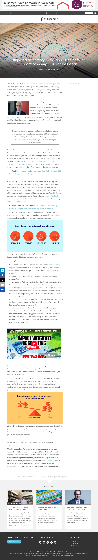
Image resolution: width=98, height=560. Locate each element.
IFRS (40, 477)
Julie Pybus (12, 525)
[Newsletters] (51, 542)
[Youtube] (48, 542)
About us (73, 541)
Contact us (74, 545)
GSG (35, 477)
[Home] (49, 19)
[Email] (2, 284)
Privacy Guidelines (63, 551)
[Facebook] (44, 542)
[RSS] (55, 542)
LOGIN (82, 13)
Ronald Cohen (43, 69)
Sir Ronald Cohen (25, 477)
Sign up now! (13, 542)
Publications (51, 13)
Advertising (74, 543)
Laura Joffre (41, 527)
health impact (20, 308)
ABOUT (66, 13)
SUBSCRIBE (89, 13)
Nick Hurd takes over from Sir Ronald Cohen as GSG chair (77, 509)
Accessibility (40, 551)
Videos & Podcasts (39, 13)
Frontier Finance (16, 503)
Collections (28, 13)
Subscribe (32, 551)
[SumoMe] (2, 289)
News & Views (5, 13)
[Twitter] (40, 542)
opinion (64, 477)
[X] (2, 280)
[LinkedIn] (2, 270)
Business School (17, 13)
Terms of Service (51, 551)
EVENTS (59, 13)
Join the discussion (28, 139)
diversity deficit (22, 299)
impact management (52, 477)
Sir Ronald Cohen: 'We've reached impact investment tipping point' (19, 509)
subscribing (49, 460)
